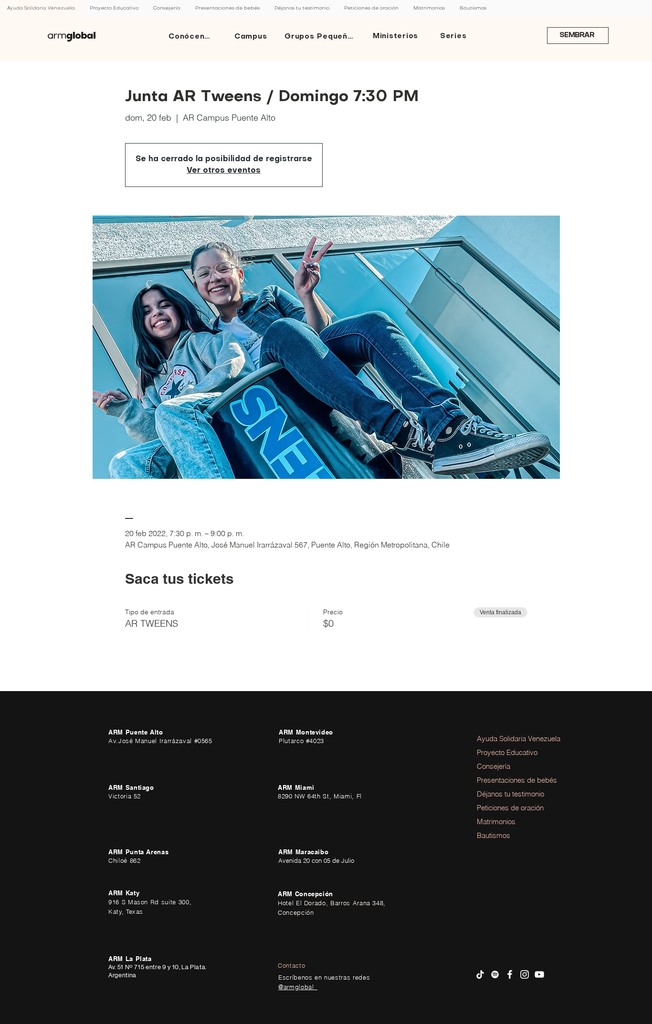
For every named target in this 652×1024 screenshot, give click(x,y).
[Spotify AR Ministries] (495, 974)
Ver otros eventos (224, 171)
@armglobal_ (297, 987)
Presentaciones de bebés (503, 780)
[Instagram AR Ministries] (524, 974)
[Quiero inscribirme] (71, 37)
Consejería (493, 766)
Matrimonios (496, 821)
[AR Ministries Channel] (539, 974)
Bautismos (493, 835)
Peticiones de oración (503, 807)
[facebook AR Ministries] (509, 974)
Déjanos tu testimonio (503, 793)
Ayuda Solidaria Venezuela (503, 738)
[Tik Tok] (480, 974)
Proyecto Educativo (503, 752)
